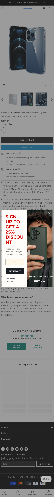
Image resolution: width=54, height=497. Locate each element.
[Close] (49, 213)
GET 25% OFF (15, 271)
